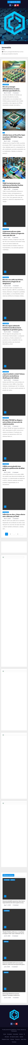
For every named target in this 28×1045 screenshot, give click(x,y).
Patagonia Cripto (5, 1039)
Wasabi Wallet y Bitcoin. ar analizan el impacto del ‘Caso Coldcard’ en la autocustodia (13, 933)
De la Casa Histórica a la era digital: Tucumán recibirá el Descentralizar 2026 (11, 995)
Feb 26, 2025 (7, 285)
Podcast (12, 1039)
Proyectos (17, 1039)
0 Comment (16, 92)
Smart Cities (23, 1039)
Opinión (21, 1036)
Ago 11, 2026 (7, 905)
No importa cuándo (14, 1036)
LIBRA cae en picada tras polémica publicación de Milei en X (14, 468)
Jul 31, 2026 (7, 936)
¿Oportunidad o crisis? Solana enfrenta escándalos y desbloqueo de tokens (14, 376)
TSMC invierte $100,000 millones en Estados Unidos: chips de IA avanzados (13, 185)
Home (3, 49)
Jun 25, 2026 (7, 997)
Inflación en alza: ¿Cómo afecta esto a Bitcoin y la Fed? (14, 515)
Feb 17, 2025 (7, 426)
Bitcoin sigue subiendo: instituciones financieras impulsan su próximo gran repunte (12, 329)
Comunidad (6, 910)
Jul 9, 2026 (7, 966)
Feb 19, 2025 (7, 331)
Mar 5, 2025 (7, 141)
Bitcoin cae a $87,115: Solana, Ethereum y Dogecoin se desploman (13, 281)
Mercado (7, 1036)
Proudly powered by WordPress (9, 1029)
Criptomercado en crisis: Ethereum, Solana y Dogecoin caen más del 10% (13, 233)
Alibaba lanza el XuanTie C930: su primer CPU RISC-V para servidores (14, 137)
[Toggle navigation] (25, 42)
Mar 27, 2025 (7, 92)
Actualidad (5, 84)
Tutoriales (14, 1041)
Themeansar (14, 1031)
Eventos (12, 879)
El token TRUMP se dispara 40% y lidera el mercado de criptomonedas (12, 422)
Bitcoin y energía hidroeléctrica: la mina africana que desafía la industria (11, 90)
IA (3, 132)
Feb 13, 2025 (7, 518)
